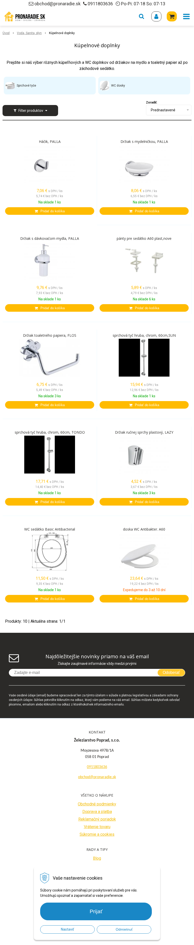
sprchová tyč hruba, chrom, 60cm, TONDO (50, 432)
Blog (97, 858)
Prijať (96, 911)
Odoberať (171, 672)
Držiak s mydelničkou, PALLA (144, 142)
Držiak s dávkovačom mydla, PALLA (49, 239)
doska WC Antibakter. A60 (144, 529)
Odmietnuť (124, 929)
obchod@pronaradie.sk (57, 3)
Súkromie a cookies (97, 834)
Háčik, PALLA (50, 142)
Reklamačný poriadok (97, 819)
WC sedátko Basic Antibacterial (49, 529)
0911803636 (100, 3)
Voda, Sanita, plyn (29, 33)
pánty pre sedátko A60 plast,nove (144, 239)
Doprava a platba (97, 811)
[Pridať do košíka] (49, 211)
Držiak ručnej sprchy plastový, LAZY (144, 432)
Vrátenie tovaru (97, 826)
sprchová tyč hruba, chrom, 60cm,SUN (144, 335)
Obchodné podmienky (97, 804)
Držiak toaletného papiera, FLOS (49, 335)
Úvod (6, 33)
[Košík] (172, 16)
